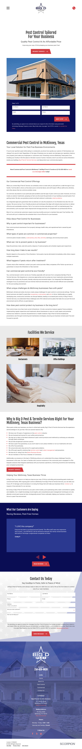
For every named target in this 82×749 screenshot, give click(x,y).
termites (43, 238)
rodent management (49, 450)
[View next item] (44, 557)
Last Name (45, 106)
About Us (41, 681)
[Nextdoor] (49, 734)
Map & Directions (41, 705)
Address (9, 604)
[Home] (41, 8)
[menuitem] (9, 746)
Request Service (14, 469)
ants (35, 238)
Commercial (41, 687)
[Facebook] (33, 734)
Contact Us (41, 690)
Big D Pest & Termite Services (28, 160)
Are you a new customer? (13, 609)
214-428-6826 (41, 669)
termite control (35, 450)
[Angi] (45, 734)
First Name (15, 106)
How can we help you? (12, 614)
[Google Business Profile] (41, 734)
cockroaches (30, 238)
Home (41, 678)
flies (39, 238)
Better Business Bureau (34, 452)
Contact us (68, 484)
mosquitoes (34, 294)
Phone (44, 112)
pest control (38, 433)
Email (14, 112)
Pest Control (41, 684)
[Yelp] (37, 734)
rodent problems (57, 198)
